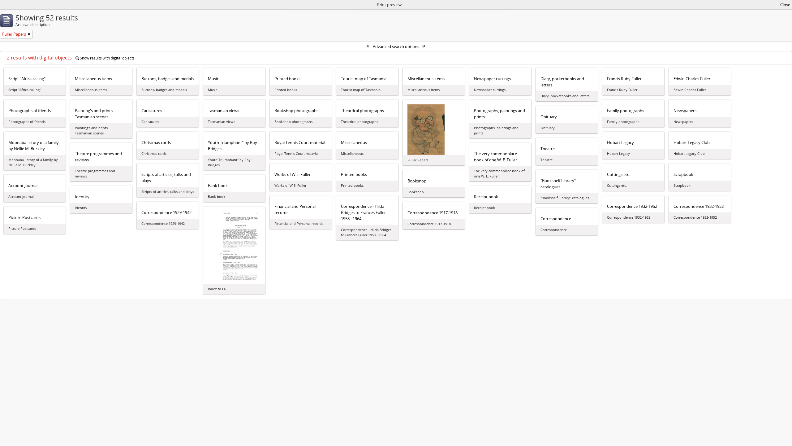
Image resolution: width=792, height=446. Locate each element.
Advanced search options (396, 46)
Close (785, 4)
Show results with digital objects (107, 58)
